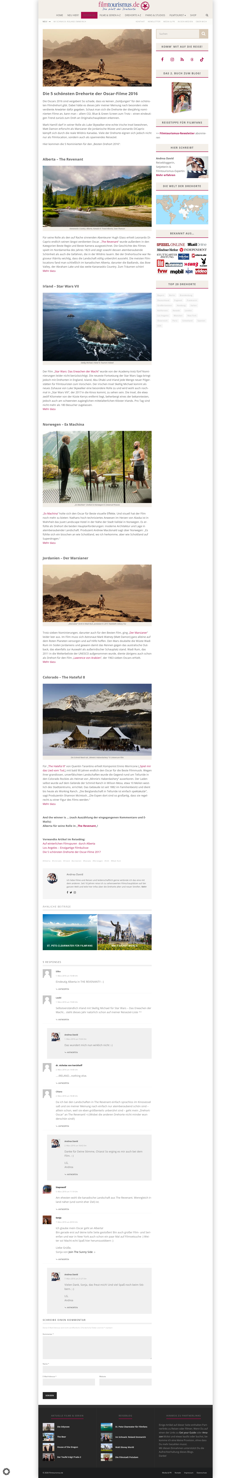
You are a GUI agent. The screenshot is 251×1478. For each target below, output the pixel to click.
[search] (203, 33)
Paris (175, 320)
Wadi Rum (116, 861)
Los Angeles (163, 315)
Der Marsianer (138, 632)
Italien (194, 305)
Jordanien (77, 861)
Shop (193, 15)
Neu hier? (73, 15)
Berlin (172, 295)
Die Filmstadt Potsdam (126, 1457)
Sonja (58, 1217)
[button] (6, 1471)
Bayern (160, 295)
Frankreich (192, 300)
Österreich (162, 320)
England (178, 300)
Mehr (144, 886)
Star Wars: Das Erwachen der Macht (76, 371)
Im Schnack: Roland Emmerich (130, 1437)
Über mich (201, 21)
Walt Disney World (124, 1447)
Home (59, 15)
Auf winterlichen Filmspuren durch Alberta (69, 843)
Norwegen (98, 861)
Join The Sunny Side (81, 1252)
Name (46, 1364)
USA (107, 861)
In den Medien (185, 21)
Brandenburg (186, 295)
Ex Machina (51, 513)
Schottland (187, 320)
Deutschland (163, 300)
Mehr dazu (49, 271)
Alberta (47, 861)
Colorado (57, 861)
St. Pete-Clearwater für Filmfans (131, 1426)
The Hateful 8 (56, 766)
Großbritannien (164, 305)
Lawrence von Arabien (87, 657)
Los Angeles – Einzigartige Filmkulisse (65, 847)
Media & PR (169, 21)
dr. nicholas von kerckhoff (69, 1065)
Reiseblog (89, 15)
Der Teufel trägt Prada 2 (69, 1457)
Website (102, 1376)
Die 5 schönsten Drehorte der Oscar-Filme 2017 (72, 852)
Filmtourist (177, 15)
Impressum (188, 1473)
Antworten (63, 989)
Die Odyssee (59, 21)
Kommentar (48, 1334)
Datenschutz (202, 1473)
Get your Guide (187, 1432)
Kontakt (140, 21)
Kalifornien (162, 310)
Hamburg (181, 305)
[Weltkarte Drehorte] (182, 223)
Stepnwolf (61, 1187)
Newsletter (154, 21)
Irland (67, 861)
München (178, 315)
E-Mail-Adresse (50, 1376)
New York (192, 315)
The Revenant (110, 241)
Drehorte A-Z (133, 15)
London (188, 310)
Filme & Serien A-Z (110, 15)
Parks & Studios (155, 15)
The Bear (61, 1436)
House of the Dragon (67, 1447)
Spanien (201, 320)
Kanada (87, 861)
